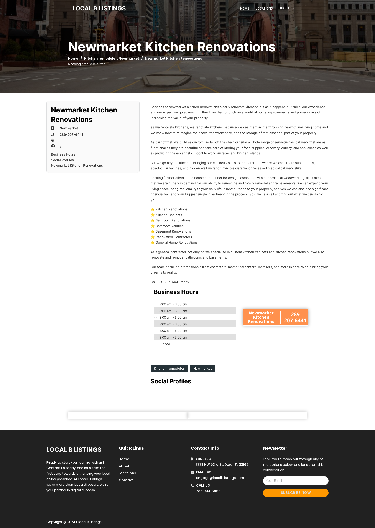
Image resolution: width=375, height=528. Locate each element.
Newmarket (128, 58)
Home (244, 8)
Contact (126, 480)
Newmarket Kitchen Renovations (77, 165)
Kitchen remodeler (100, 58)
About (124, 466)
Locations (264, 8)
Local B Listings (99, 8)
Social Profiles (62, 160)
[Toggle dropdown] (293, 8)
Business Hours (63, 154)
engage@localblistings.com (220, 478)
